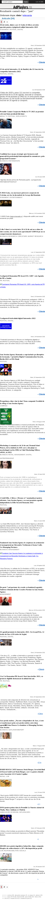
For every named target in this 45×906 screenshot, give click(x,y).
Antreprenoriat (7, 458)
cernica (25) (10, 895)
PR (1, 280)
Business (4, 161)
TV (7, 116)
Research (12, 236)
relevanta (27, 15)
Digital (20, 29)
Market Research (35, 236)
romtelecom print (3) (26, 898)
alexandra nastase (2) (21, 895)
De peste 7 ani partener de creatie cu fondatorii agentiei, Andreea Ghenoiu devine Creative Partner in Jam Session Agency (22, 589)
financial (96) (20, 896)
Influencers (24, 812)
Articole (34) (8, 18)
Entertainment (16, 197)
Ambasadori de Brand (9, 812)
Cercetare (22, 236)
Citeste (42, 62)
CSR (7, 776)
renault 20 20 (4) (15, 898)
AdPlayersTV (21, 116)
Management (19, 454)
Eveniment (4, 29)
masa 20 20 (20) (11, 896)
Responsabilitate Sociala (15, 850)
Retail (11, 454)
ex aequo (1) (31, 895)
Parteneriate (14, 161)
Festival (13, 29)
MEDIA (2, 116)
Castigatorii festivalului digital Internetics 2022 (18, 318)
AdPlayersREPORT (16, 730)
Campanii (3, 406)
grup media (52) (29, 896)
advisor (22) (39, 895)
